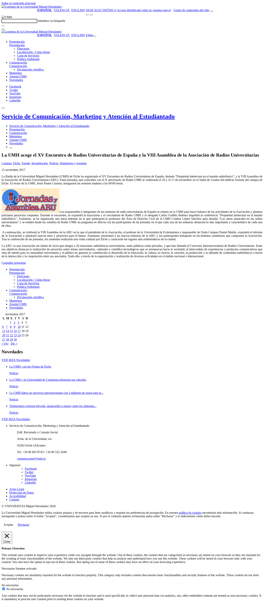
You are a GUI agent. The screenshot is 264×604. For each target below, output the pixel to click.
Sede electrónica (101, 10)
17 (19, 331)
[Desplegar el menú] (91, 14)
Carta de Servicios (28, 55)
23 (15, 335)
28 (7, 339)
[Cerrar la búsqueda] (3, 29)
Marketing (15, 73)
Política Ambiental (28, 59)
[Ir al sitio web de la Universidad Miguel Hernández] (32, 6)
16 (15, 331)
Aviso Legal (16, 489)
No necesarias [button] (10, 585)
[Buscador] (211, 11)
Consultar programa (14, 262)
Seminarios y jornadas (73, 163)
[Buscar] (3, 25)
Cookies (14, 499)
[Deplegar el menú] (10, 147)
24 (19, 335)
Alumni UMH (18, 76)
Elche (16, 163)
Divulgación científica (30, 69)
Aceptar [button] (8, 524)
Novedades (16, 80)
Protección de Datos (21, 492)
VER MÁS (16, 360)
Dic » (14, 343)
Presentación (17, 41)
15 (11, 331)
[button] (17, 45)
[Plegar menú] (94, 36)
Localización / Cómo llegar (33, 52)
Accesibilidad (17, 496)
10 (19, 326)
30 (15, 339)
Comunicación (18, 62)
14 (7, 331)
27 (3, 339)
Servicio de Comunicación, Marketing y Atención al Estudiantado (88, 116)
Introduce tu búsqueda (51, 20)
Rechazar (23, 524)
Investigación (40, 163)
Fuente (26, 163)
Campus (7, 163)
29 (11, 339)
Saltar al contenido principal (19, 3)
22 (11, 335)
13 (3, 331)
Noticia (53, 163)
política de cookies (190, 512)
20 (3, 335)
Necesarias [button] (8, 568)
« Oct (5, 343)
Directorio (23, 48)
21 (7, 335)
